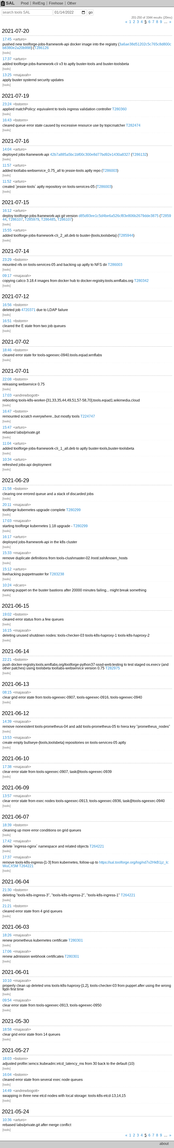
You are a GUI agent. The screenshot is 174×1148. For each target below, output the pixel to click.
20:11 (6, 505)
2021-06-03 (15, 927)
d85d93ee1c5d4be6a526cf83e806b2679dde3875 (119, 216)
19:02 (7, 614)
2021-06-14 (15, 651)
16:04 (7, 1075)
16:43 (7, 120)
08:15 (7, 692)
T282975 (112, 668)
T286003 (110, 170)
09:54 (7, 1000)
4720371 (28, 310)
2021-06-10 (15, 758)
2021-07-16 (15, 141)
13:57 (7, 796)
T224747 (87, 416)
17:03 (7, 395)
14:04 (7, 149)
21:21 (7, 906)
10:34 (7, 459)
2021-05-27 (15, 1050)
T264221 (96, 846)
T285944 (126, 235)
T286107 (15, 219)
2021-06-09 (15, 787)
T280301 (75, 940)
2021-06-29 (15, 480)
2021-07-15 (15, 202)
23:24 (7, 104)
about (164, 1144)
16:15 (7, 630)
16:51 (7, 321)
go (91, 12)
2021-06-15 (15, 606)
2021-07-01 (15, 371)
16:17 (7, 537)
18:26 (7, 935)
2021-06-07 (15, 817)
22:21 (7, 659)
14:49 (7, 1091)
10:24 (7, 585)
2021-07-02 (15, 342)
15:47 (7, 427)
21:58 (7, 489)
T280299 (73, 510)
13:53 (7, 737)
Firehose (56, 3)
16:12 (7, 211)
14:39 (7, 721)
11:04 (6, 443)
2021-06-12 (15, 713)
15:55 (7, 230)
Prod (25, 3)
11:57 (6, 165)
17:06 (7, 951)
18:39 (7, 825)
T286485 (48, 219)
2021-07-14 (15, 251)
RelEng (39, 3)
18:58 (7, 1029)
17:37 (7, 59)
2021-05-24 (15, 1111)
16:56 (7, 305)
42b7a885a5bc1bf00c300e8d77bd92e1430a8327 (90, 154)
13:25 (7, 75)
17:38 (7, 767)
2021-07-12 (15, 296)
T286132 (139, 154)
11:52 (6, 181)
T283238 (57, 574)
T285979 (32, 219)
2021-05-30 (15, 1021)
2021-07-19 (15, 96)
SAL (10, 3)
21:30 (7, 890)
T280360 (119, 109)
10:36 (7, 1120)
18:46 (7, 350)
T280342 (141, 281)
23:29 (7, 260)
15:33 (7, 553)
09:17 (7, 276)
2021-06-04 (15, 881)
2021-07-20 (15, 31)
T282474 (133, 125)
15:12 (7, 569)
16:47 (7, 411)
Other (71, 3)
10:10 (7, 981)
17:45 (7, 39)
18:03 (7, 1059)
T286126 (41, 48)
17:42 (7, 841)
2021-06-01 (15, 972)
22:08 (7, 379)
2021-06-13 (15, 684)
